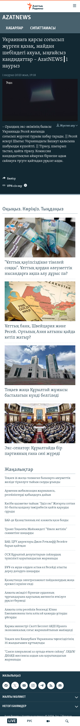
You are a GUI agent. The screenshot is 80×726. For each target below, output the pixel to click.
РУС (29, 721)
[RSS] (51, 685)
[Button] (9, 179)
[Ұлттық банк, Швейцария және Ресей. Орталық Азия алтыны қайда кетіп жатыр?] (40, 301)
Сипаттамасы (43, 28)
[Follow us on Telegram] (42, 685)
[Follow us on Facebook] (6, 685)
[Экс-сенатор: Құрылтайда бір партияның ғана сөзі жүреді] (40, 423)
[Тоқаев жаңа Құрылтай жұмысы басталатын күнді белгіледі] (40, 365)
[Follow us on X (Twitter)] (15, 685)
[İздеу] (67, 721)
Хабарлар (14, 28)
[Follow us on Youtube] (24, 685)
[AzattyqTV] (48, 721)
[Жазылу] (60, 685)
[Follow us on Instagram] (33, 685)
